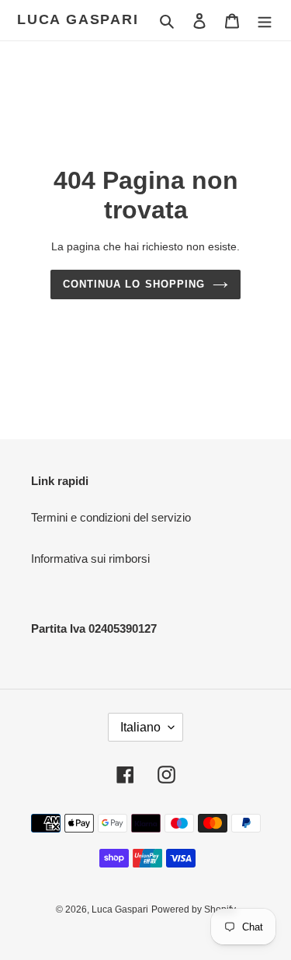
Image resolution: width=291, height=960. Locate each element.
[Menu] (264, 20)
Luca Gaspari (78, 19)
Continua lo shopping (134, 284)
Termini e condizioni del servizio (111, 517)
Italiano (140, 727)
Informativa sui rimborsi (90, 558)
